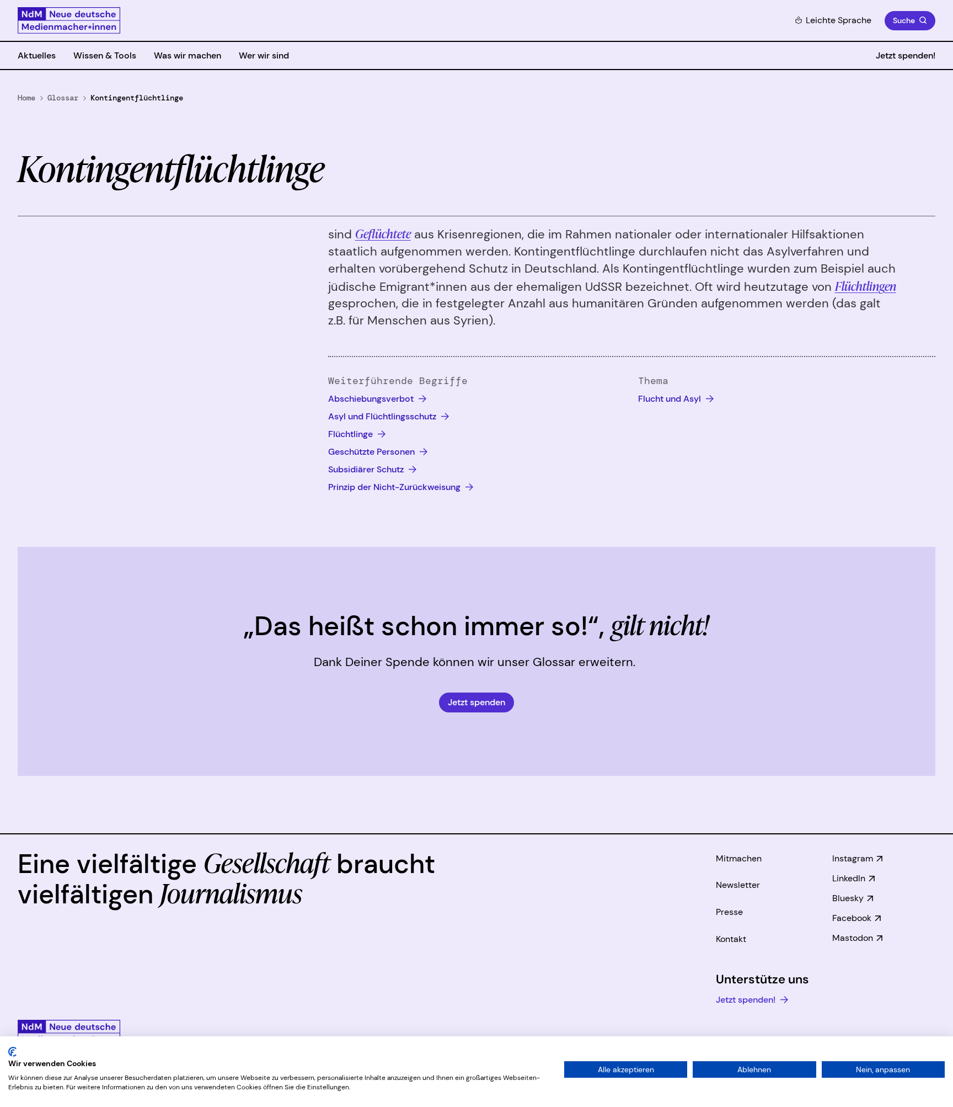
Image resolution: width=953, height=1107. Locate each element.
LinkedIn (848, 878)
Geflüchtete (383, 233)
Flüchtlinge (351, 434)
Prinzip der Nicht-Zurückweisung (395, 487)
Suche (904, 20)
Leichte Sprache (838, 20)
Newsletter (738, 885)
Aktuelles (37, 55)
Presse (729, 912)
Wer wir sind (264, 55)
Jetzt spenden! (905, 55)
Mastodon (852, 938)
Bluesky (848, 898)
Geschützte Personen (372, 451)
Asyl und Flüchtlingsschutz (383, 416)
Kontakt (731, 939)
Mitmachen (739, 858)
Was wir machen (187, 55)
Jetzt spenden (476, 702)
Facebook (851, 918)
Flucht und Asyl (670, 399)
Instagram (852, 858)
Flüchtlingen (865, 285)
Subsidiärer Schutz (367, 469)
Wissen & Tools (104, 55)
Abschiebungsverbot (372, 399)
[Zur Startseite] (69, 20)
